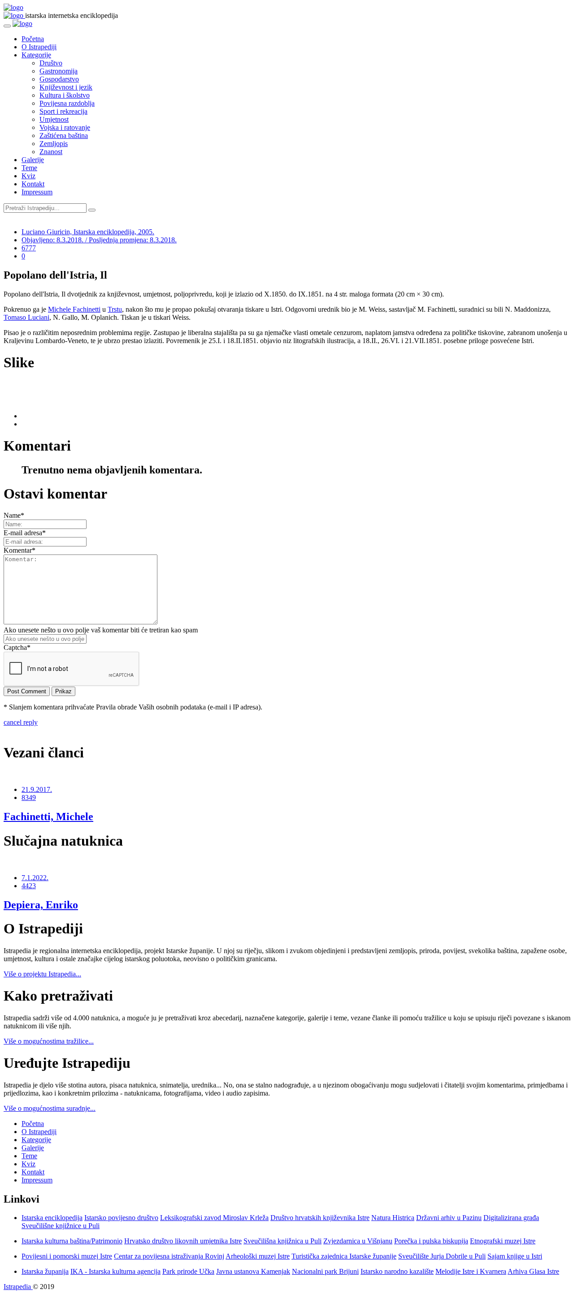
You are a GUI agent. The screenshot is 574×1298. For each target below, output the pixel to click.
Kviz (28, 176)
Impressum (37, 192)
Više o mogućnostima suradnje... (50, 1108)
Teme (29, 168)
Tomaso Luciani (26, 317)
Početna (33, 39)
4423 (29, 886)
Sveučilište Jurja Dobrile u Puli (442, 1256)
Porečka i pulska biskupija (431, 1241)
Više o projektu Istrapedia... (42, 974)
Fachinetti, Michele (48, 816)
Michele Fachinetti (74, 309)
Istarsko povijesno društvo (121, 1217)
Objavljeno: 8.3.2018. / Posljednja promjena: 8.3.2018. (99, 240)
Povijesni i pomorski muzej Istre (67, 1256)
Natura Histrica (392, 1217)
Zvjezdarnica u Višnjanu (357, 1241)
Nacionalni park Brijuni (325, 1271)
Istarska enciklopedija (52, 1217)
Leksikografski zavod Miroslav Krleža (214, 1217)
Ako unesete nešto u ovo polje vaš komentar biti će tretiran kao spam (101, 630)
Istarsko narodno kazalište (397, 1271)
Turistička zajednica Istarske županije (343, 1256)
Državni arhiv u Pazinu (449, 1217)
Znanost (50, 151)
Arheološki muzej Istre (258, 1256)
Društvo (50, 63)
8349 (29, 797)
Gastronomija (58, 71)
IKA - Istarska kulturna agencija (115, 1271)
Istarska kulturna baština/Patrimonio (72, 1241)
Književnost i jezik (65, 87)
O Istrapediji (39, 47)
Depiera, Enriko (41, 905)
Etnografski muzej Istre (502, 1241)
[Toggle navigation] (7, 26)
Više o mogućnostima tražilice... (49, 1041)
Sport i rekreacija (63, 111)
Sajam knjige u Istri (514, 1256)
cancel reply (21, 722)
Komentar (19, 550)
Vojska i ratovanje (64, 127)
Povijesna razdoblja (67, 103)
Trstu (115, 309)
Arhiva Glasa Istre (533, 1271)
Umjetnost (54, 119)
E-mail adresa (25, 533)
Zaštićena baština (63, 135)
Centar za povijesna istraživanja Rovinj (169, 1256)
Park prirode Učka (188, 1271)
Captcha (17, 647)
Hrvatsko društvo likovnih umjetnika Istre (183, 1241)
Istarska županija (45, 1271)
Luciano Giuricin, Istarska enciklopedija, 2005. (88, 232)
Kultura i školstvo (64, 95)
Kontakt (33, 184)
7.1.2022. (35, 877)
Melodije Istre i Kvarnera (470, 1271)
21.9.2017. (37, 789)
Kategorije (36, 55)
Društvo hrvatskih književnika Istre (320, 1217)
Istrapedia (18, 1286)
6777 (29, 248)
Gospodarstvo (59, 79)
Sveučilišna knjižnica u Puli (283, 1241)
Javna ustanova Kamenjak (253, 1271)
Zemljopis (53, 143)
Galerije (33, 159)
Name (14, 515)
